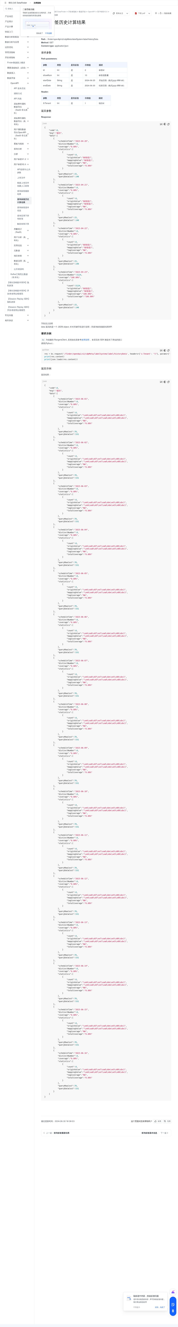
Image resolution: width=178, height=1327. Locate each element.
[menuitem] (17, 62)
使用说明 (85, 339)
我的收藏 (167, 13)
